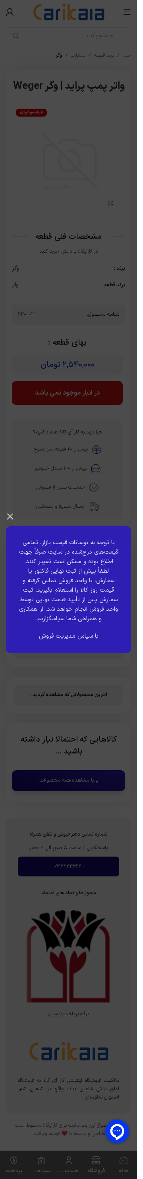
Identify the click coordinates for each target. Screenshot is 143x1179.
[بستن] (10, 516)
